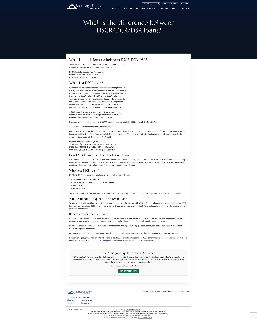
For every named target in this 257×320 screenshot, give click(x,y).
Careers (146, 291)
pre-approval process (140, 240)
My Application (170, 4)
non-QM (88, 99)
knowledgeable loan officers (111, 240)
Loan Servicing (183, 291)
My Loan (184, 4)
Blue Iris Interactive (145, 318)
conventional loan (153, 162)
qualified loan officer (159, 193)
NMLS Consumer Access (132, 310)
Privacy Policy (168, 291)
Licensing (156, 291)
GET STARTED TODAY (128, 271)
